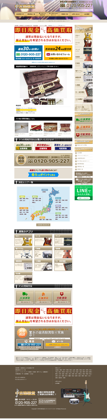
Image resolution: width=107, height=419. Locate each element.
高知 (73, 375)
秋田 (71, 370)
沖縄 (64, 377)
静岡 (90, 371)
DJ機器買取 (18, 373)
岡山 (90, 373)
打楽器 (77, 64)
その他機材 (78, 99)
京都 (66, 373)
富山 (71, 371)
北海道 (56, 370)
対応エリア (57, 368)
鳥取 (84, 373)
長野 (84, 371)
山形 (74, 370)
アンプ (77, 50)
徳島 (63, 375)
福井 (77, 371)
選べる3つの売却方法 (20, 377)
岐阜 (87, 371)
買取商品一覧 (80, 166)
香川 (66, 375)
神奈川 (63, 371)
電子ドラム (78, 71)
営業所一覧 (80, 169)
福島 (77, 370)
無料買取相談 (80, 163)
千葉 (56, 371)
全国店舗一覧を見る (42, 224)
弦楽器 (79, 57)
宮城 (67, 370)
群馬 (87, 370)
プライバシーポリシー (82, 155)
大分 (89, 375)
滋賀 (63, 373)
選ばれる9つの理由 (82, 145)
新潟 (67, 371)
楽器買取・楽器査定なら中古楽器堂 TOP (23, 25)
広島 (56, 375)
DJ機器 (78, 85)
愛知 (56, 373)
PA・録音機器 (80, 92)
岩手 (64, 370)
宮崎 (56, 377)
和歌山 (79, 373)
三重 (60, 373)
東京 (60, 371)
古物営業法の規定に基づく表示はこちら (76, 10)
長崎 (83, 375)
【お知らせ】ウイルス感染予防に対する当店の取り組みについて (53, 21)
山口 (60, 375)
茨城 (80, 370)
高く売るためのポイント (83, 161)
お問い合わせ (58, 381)
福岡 (76, 375)
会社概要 (79, 152)
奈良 (76, 373)
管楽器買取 (35, 25)
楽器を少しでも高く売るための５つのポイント (43, 62)
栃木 (84, 370)
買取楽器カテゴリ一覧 (20, 370)
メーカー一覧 (79, 107)
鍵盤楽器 (78, 79)
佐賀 (79, 375)
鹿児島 (60, 377)
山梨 (80, 371)
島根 (87, 373)
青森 (61, 370)
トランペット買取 (43, 25)
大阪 (70, 373)
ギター (77, 36)
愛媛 (70, 375)
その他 (31, 373)
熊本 (86, 375)
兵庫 (73, 373)
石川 (74, 371)
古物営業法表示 (81, 158)
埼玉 (90, 370)
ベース (77, 43)
